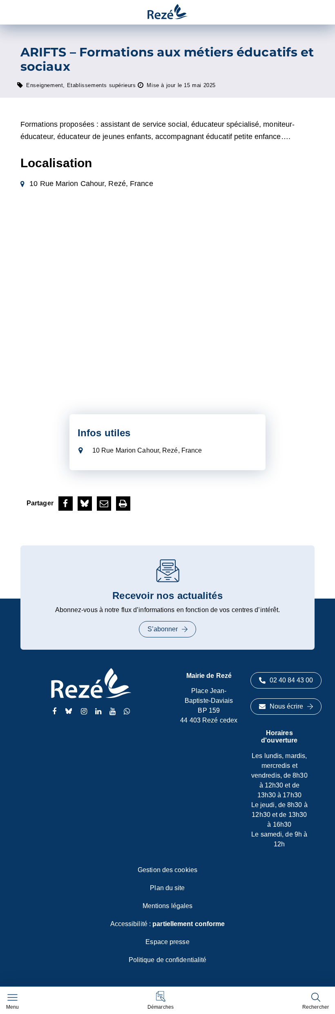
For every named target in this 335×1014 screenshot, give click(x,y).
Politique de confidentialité (168, 959)
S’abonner (162, 629)
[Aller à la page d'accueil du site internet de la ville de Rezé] (167, 12)
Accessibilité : (167, 923)
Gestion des (167, 869)
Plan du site (167, 887)
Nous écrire (286, 706)
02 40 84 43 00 (291, 680)
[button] (160, 1000)
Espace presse (167, 941)
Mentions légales (168, 905)
